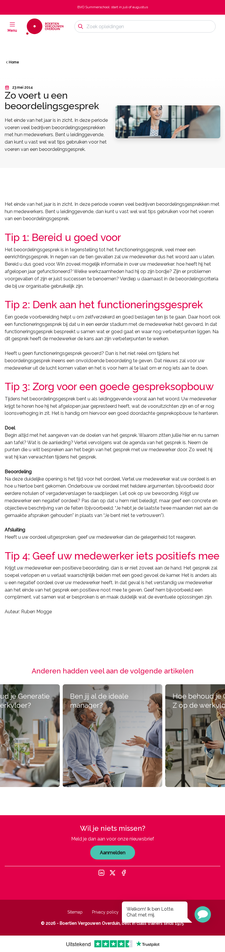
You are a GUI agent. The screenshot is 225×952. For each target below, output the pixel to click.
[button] (203, 914)
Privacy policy (105, 912)
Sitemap (75, 912)
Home (14, 62)
